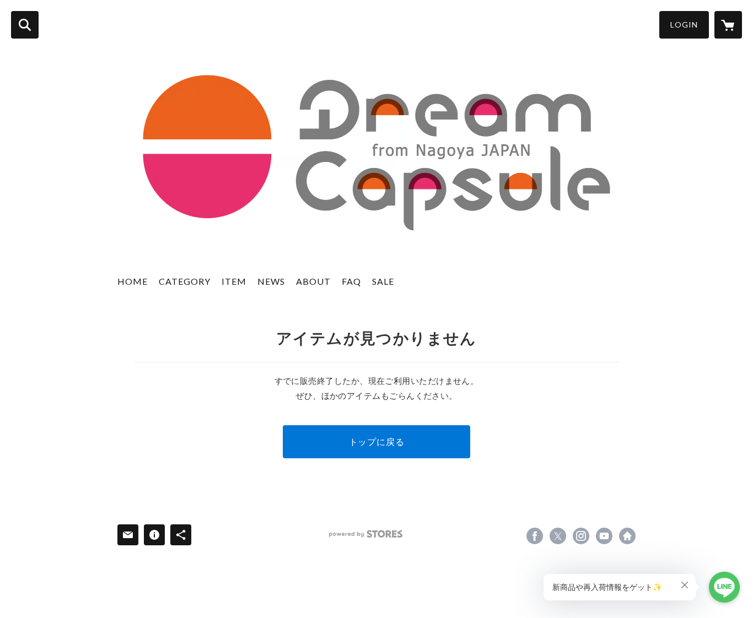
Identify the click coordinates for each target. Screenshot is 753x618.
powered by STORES (366, 534)
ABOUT (313, 281)
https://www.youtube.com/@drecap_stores (604, 536)
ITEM (234, 281)
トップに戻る (377, 441)
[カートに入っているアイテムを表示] (728, 25)
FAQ (351, 281)
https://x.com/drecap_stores (558, 536)
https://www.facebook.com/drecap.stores (534, 536)
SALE (383, 281)
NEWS (271, 281)
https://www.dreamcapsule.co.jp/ (627, 536)
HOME (132, 281)
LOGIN (684, 24)
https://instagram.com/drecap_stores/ (581, 536)
